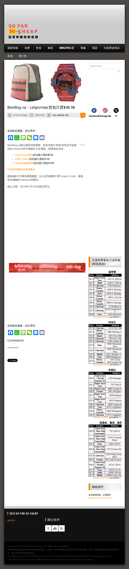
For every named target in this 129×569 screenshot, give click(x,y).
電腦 (83, 48)
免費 (27, 48)
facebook (48, 528)
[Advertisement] (64, 16)
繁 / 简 (22, 56)
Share (82, 144)
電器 (94, 48)
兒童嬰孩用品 (112, 48)
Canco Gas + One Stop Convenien (99, 431)
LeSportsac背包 (24, 155)
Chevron (99, 285)
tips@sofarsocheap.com (100, 497)
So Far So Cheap (20, 115)
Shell (99, 283)
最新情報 (12, 48)
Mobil (99, 354)
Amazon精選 (66, 48)
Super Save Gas (99, 279)
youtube (55, 528)
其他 (54, 115)
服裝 (50, 48)
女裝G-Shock (22, 159)
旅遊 (10, 56)
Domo (99, 336)
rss (61, 528)
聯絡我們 (11, 520)
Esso (100, 293)
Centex (99, 391)
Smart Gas (100, 389)
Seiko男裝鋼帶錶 (24, 163)
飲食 (38, 48)
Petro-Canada (99, 289)
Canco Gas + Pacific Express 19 (100, 378)
